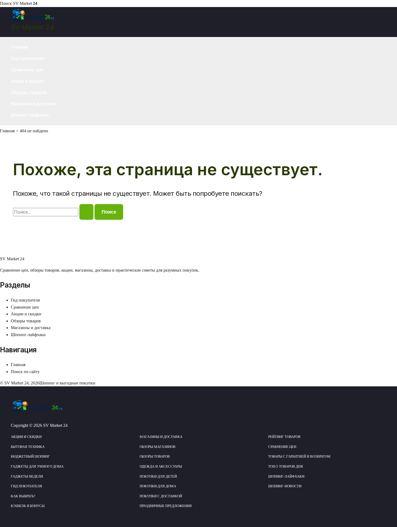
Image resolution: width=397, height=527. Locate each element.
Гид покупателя (27, 58)
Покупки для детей (158, 476)
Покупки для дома (158, 486)
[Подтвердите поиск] (86, 212)
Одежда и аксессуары (161, 466)
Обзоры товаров (29, 92)
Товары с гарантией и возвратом (299, 456)
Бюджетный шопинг (30, 456)
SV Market (25, 3)
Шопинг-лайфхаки (30, 115)
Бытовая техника (28, 447)
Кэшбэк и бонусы (28, 506)
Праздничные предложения (166, 506)
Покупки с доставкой (161, 496)
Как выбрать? (23, 496)
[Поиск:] (54, 212)
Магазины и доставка (33, 103)
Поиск (6, 3)
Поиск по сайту (25, 371)
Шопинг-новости (284, 486)
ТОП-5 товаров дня (285, 466)
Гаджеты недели (27, 476)
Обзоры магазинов (158, 447)
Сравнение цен (27, 69)
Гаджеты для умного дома (37, 466)
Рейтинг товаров (284, 437)
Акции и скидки (27, 81)
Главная (19, 47)
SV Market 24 (32, 27)
